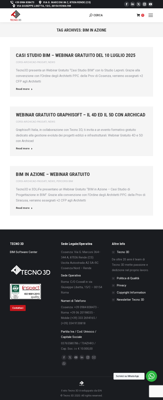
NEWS (51, 62)
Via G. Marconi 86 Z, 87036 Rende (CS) (67, 2)
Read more (23, 88)
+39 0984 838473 (24, 2)
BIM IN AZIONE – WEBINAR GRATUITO (53, 174)
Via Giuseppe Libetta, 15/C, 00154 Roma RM (44, 6)
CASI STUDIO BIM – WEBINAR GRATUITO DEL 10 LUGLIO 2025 (75, 55)
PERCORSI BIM (64, 181)
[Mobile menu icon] (150, 15)
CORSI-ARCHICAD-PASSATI (31, 62)
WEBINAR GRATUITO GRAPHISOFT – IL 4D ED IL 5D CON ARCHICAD (80, 115)
